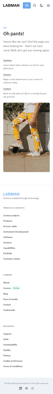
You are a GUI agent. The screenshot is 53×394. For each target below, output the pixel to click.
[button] (13, 361)
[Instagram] (32, 388)
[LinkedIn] (20, 388)
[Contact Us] (27, 5)
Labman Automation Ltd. (21, 383)
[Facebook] (26, 388)
